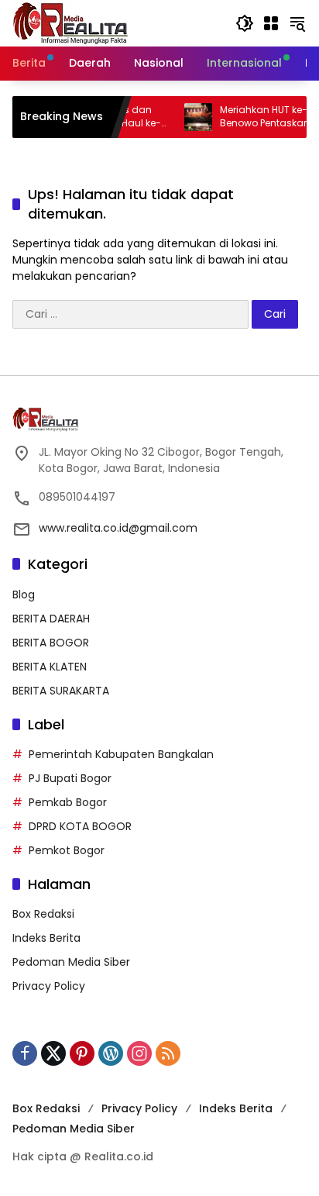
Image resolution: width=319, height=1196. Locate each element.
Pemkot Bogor (67, 850)
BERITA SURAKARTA (60, 690)
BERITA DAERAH (51, 618)
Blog (23, 594)
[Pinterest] (82, 1053)
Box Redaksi (43, 914)
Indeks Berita (46, 938)
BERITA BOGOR (50, 642)
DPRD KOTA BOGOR (80, 826)
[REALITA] (70, 22)
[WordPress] (110, 1053)
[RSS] (168, 1053)
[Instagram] (139, 1053)
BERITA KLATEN (49, 666)
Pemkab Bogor (68, 802)
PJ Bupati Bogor (70, 778)
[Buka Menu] (271, 23)
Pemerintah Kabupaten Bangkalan (121, 754)
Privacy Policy (48, 986)
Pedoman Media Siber (71, 962)
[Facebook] (24, 1053)
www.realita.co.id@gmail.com (118, 528)
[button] (244, 23)
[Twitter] (53, 1053)
